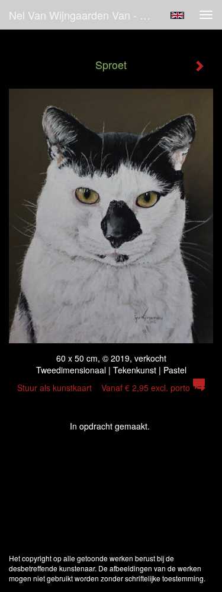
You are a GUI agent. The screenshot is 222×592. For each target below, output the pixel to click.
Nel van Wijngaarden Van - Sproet (85, 14)
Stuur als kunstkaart (103, 387)
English (177, 15)
